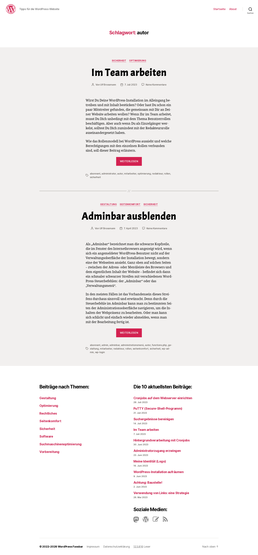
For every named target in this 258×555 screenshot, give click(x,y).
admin (105, 345)
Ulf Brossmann (108, 84)
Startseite (219, 9)
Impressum (93, 546)
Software (46, 436)
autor (120, 173)
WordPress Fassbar (70, 546)
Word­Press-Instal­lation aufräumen (158, 472)
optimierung (144, 173)
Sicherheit (119, 60)
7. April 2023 (131, 228)
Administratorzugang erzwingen (157, 451)
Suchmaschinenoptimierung (60, 444)
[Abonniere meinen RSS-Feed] (164, 520)
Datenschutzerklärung (116, 546)
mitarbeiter (130, 173)
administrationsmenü (132, 345)
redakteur (157, 173)
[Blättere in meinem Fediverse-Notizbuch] (154, 520)
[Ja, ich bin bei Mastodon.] (136, 520)
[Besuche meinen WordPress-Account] (144, 520)
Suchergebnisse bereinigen (153, 419)
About (233, 9)
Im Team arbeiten (129, 72)
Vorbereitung (49, 452)
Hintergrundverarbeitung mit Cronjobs (161, 440)
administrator (109, 173)
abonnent (95, 173)
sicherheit (95, 177)
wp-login (100, 352)
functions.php (159, 345)
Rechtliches (48, 413)
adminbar (114, 345)
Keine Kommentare (156, 84)
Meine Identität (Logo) (149, 461)
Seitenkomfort (130, 204)
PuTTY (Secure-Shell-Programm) (157, 408)
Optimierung (137, 60)
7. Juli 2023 (131, 84)
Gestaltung (108, 204)
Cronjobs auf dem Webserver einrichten (162, 398)
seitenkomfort (141, 348)
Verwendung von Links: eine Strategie (161, 493)
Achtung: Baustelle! (147, 482)
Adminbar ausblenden (129, 216)
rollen (167, 173)
